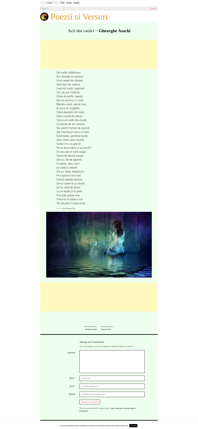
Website (72, 394)
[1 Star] (56, 208)
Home (49, 3)
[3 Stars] (59, 208)
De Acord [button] (133, 426)
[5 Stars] (61, 208)
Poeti (62, 3)
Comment (71, 352)
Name (72, 378)
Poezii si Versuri (79, 16)
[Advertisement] (99, 54)
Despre (76, 3)
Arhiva (69, 3)
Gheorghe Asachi (114, 30)
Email (72, 386)
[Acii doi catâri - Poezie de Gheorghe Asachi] (99, 276)
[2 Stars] (57, 208)
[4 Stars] (60, 208)
